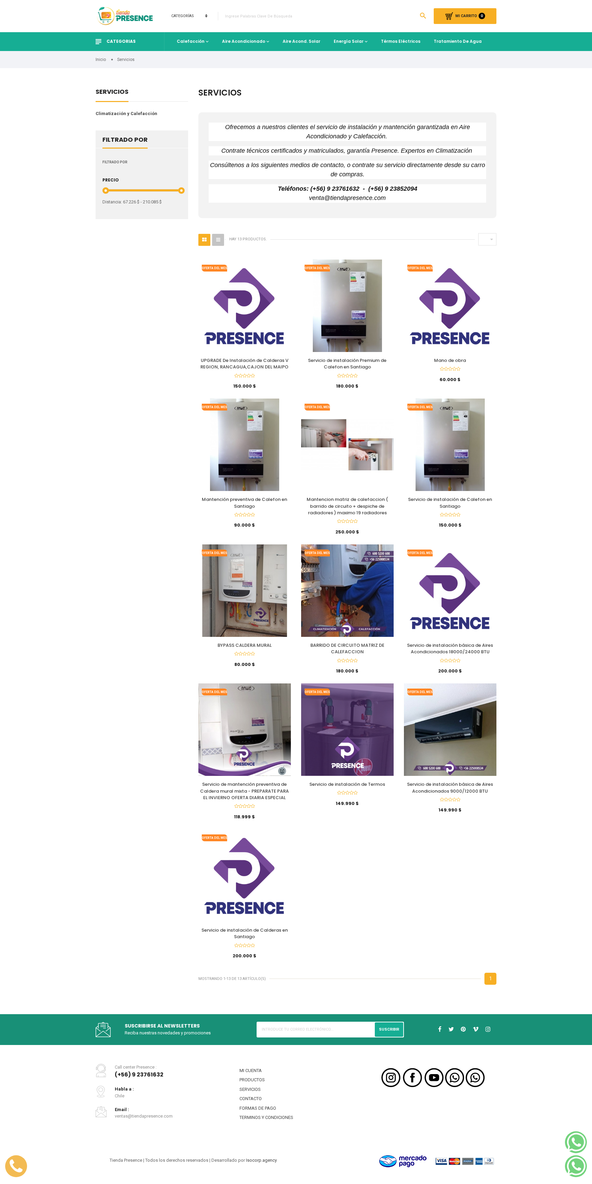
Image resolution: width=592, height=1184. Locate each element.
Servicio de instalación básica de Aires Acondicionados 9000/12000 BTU (450, 787)
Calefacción (191, 41)
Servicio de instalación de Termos (347, 784)
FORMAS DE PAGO (257, 1108)
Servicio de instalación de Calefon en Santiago (450, 502)
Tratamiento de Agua (458, 41)
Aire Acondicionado (243, 41)
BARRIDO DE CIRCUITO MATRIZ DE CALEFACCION (347, 648)
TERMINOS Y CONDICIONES (266, 1117)
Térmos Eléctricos (400, 41)
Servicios (112, 92)
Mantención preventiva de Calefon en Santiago (244, 502)
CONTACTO (250, 1098)
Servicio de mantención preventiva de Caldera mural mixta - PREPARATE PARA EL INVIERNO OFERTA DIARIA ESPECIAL (244, 791)
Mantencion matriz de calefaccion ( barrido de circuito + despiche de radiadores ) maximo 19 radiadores (347, 506)
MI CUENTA (250, 1070)
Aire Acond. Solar (301, 41)
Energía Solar (348, 41)
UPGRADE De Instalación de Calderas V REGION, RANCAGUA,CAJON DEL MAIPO (244, 363)
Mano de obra (450, 360)
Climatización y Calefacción (126, 113)
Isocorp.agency (261, 1160)
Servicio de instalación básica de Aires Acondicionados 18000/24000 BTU (450, 648)
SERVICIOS (250, 1089)
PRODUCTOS (252, 1079)
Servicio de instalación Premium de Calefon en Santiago (347, 363)
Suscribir (389, 1029)
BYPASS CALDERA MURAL (245, 645)
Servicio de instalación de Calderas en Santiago (244, 933)
